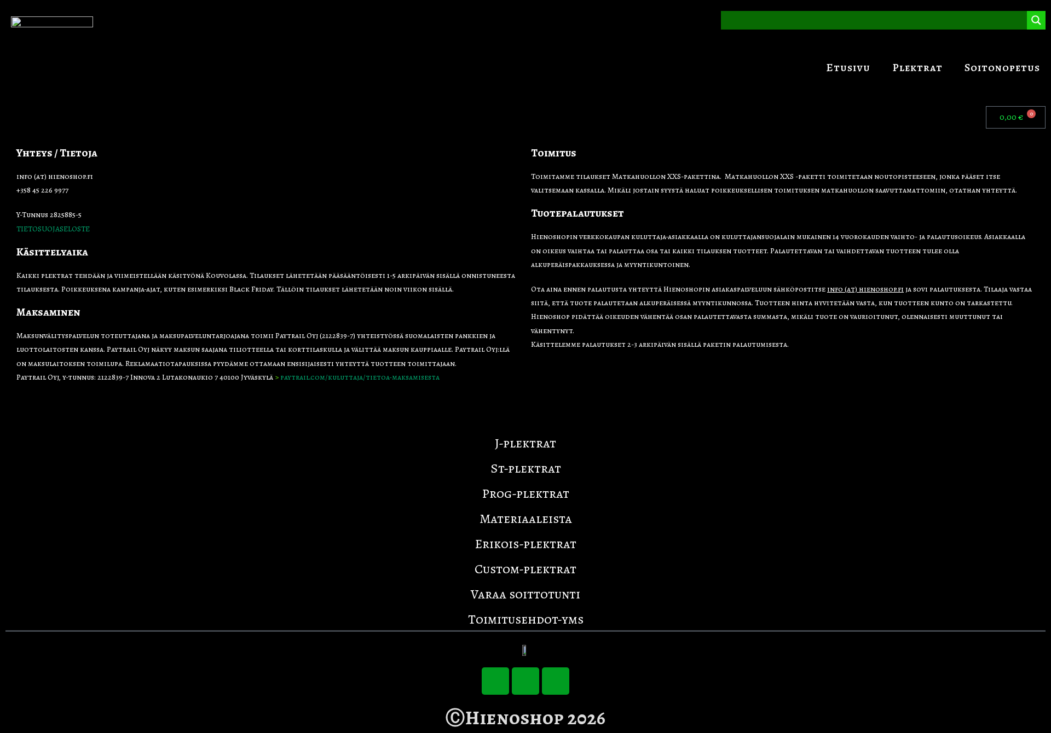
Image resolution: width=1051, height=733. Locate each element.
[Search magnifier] (1036, 20)
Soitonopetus (1002, 67)
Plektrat (917, 67)
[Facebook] (525, 681)
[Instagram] (555, 681)
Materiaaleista (526, 518)
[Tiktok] (495, 681)
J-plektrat (525, 443)
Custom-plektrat (525, 569)
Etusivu (848, 67)
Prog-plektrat (525, 493)
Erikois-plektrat (525, 543)
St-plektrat (525, 468)
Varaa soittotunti (525, 594)
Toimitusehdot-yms (526, 619)
